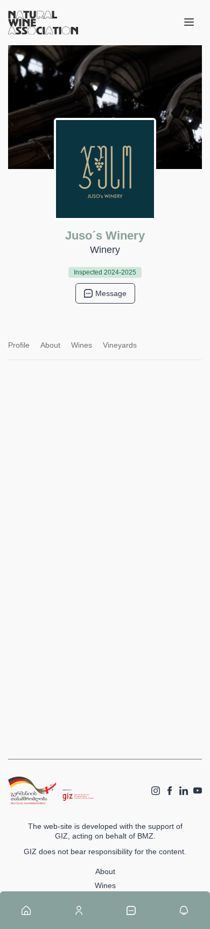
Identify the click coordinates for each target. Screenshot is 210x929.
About (50, 345)
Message (111, 293)
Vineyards (120, 345)
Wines (81, 345)
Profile (19, 345)
